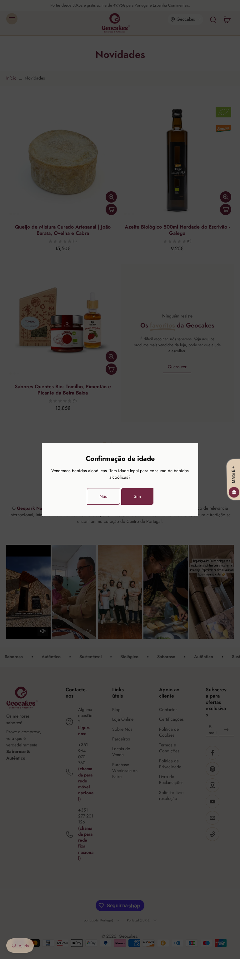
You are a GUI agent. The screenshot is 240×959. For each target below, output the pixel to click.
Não (103, 496)
